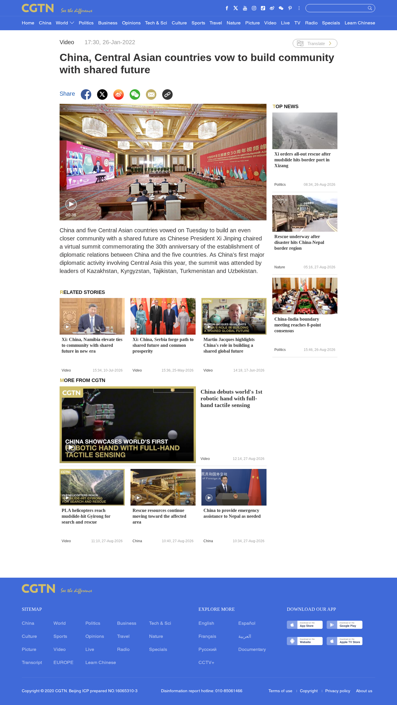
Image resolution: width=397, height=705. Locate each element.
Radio (311, 23)
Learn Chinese (360, 23)
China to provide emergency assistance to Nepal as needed (232, 513)
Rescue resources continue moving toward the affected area (159, 516)
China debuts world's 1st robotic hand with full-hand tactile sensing (231, 398)
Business (107, 23)
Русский (208, 650)
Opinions (131, 23)
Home (28, 23)
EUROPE (63, 663)
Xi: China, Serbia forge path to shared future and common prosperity (163, 345)
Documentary (252, 650)
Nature (234, 23)
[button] (71, 204)
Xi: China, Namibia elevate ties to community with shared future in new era (92, 345)
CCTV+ (206, 663)
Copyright (309, 691)
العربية (244, 637)
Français (207, 637)
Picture (252, 23)
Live (285, 23)
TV (297, 23)
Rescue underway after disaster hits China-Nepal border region (299, 242)
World (62, 23)
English (206, 624)
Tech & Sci (156, 23)
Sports (198, 23)
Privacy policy (337, 691)
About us (364, 691)
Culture (179, 23)
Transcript (32, 663)
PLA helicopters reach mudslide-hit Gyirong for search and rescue (86, 516)
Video (270, 23)
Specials (331, 23)
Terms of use (281, 691)
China (45, 23)
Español (246, 624)
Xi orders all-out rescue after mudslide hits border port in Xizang (302, 159)
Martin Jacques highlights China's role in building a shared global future (229, 345)
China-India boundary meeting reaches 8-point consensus (297, 325)
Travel (216, 23)
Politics (86, 23)
